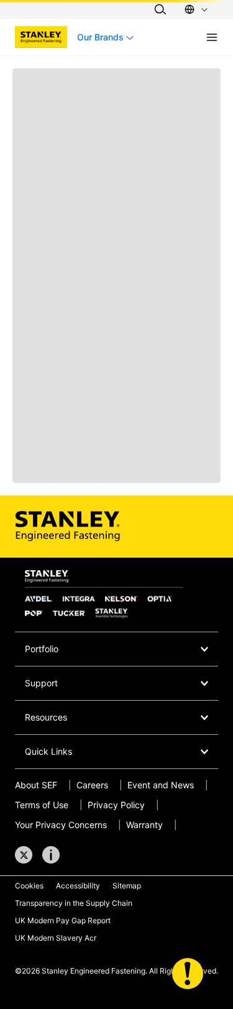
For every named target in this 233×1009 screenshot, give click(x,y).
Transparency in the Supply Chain (73, 903)
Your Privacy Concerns (61, 824)
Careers (92, 785)
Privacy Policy (116, 804)
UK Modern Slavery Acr (55, 937)
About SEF (36, 785)
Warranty (144, 824)
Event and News (160, 785)
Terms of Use (41, 804)
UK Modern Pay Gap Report (63, 920)
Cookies (29, 885)
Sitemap (126, 885)
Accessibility (78, 885)
